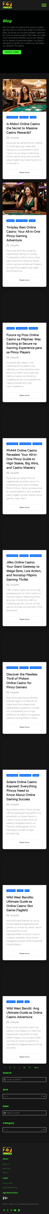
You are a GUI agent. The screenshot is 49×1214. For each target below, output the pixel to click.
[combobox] (22, 1096)
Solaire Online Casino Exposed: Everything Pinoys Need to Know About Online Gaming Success (21, 790)
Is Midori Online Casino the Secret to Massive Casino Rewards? (23, 128)
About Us (6, 1164)
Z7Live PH (14, 138)
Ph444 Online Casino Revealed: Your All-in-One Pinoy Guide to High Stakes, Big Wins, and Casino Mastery (22, 459)
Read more (24, 172)
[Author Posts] (7, 138)
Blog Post (10, 220)
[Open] (44, 5)
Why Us (5, 1173)
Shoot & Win (12, 52)
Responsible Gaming (10, 1187)
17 (30, 1068)
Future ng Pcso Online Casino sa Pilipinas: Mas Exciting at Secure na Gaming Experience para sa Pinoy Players (24, 343)
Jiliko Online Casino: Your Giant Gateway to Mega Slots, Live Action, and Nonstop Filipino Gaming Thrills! (23, 571)
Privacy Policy (8, 1183)
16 (24, 1068)
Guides (33, 117)
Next (36, 1068)
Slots (27, 890)
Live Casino (37, 444)
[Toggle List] (44, 1096)
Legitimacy (7, 1168)
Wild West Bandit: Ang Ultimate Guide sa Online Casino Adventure (24, 1013)
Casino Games (12, 117)
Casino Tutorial (25, 444)
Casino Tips (24, 117)
